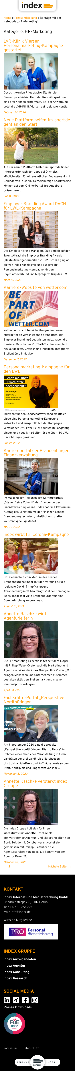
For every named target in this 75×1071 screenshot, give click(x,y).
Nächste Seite (59, 867)
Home (7, 18)
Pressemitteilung (25, 18)
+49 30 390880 (21, 907)
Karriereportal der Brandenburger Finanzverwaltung (36, 453)
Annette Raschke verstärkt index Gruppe (35, 783)
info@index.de (21, 912)
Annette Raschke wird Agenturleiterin (25, 616)
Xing (13, 999)
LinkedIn (5, 999)
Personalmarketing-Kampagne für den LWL (37, 369)
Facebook (23, 999)
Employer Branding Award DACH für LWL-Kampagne (35, 206)
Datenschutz (31, 1048)
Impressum (10, 1048)
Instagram (32, 999)
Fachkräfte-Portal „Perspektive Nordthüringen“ (34, 700)
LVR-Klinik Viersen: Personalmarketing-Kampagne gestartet (33, 45)
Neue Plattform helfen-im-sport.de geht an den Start (37, 122)
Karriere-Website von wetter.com (35, 288)
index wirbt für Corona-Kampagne (36, 535)
